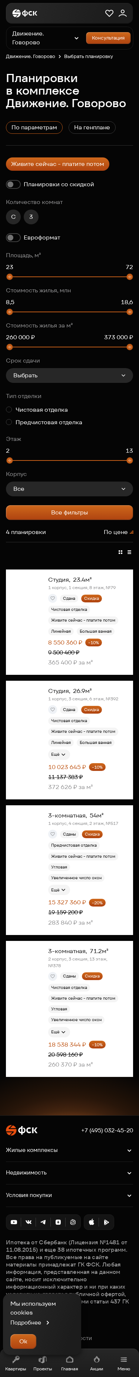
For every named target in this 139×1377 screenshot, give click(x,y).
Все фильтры (69, 512)
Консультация (108, 38)
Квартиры (15, 1368)
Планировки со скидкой (59, 184)
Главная (69, 1368)
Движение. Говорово (30, 56)
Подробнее (25, 1322)
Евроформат (42, 237)
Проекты (42, 1368)
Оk (23, 1341)
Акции (96, 1368)
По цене (116, 532)
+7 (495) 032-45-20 (107, 1130)
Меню (124, 1368)
